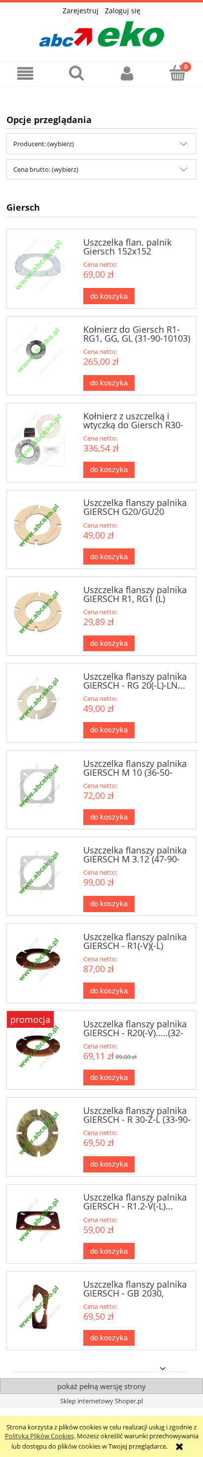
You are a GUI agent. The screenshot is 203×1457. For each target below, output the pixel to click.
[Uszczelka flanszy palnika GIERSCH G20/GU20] (38, 525)
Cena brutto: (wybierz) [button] (45, 169)
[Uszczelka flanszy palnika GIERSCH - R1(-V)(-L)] (38, 959)
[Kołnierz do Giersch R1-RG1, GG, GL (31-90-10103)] (38, 350)
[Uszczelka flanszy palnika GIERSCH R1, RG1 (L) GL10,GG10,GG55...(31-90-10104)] (38, 612)
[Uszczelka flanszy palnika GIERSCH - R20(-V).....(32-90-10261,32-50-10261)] (38, 1046)
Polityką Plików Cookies (39, 1435)
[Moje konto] (127, 73)
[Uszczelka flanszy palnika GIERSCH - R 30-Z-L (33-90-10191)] (38, 1133)
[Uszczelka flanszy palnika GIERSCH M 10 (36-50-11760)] (38, 786)
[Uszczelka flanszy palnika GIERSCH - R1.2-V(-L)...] (38, 1220)
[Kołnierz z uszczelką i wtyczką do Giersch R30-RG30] (38, 439)
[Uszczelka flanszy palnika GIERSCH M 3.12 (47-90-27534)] (38, 873)
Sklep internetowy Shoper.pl (101, 1400)
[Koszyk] (177, 73)
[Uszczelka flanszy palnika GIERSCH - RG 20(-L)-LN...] (38, 699)
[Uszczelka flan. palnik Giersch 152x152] (38, 265)
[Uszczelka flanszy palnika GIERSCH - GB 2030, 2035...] (38, 1307)
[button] (25, 73)
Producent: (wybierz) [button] (43, 143)
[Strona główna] (101, 31)
